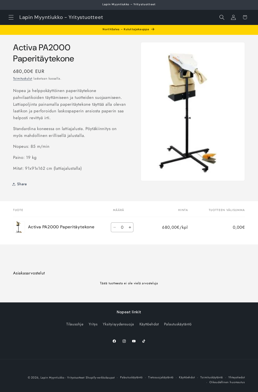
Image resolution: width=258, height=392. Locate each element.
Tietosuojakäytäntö (161, 377)
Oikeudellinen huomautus (227, 382)
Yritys (93, 324)
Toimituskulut (22, 78)
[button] (11, 17)
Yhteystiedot (236, 377)
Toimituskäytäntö (211, 377)
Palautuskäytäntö (177, 324)
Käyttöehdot (149, 324)
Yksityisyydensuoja (118, 324)
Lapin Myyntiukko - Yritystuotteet (62, 377)
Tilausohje (74, 324)
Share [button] (22, 184)
